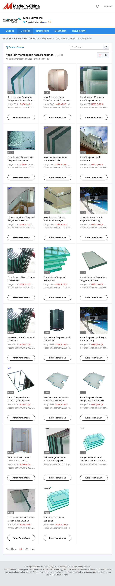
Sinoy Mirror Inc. (33, 17)
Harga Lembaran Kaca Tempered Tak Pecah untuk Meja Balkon (92, 460)
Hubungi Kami (78, 30)
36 (27, 549)
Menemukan (60, 30)
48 (33, 549)
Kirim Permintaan (21, 117)
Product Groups (16, 47)
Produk (26, 30)
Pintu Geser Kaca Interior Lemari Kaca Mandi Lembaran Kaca (19, 460)
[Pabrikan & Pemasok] (22, 5)
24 (20, 549)
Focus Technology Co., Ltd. (49, 566)
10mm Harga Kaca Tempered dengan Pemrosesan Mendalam (21, 220)
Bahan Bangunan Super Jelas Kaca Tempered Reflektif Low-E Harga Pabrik (57, 460)
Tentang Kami (42, 30)
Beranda (10, 30)
